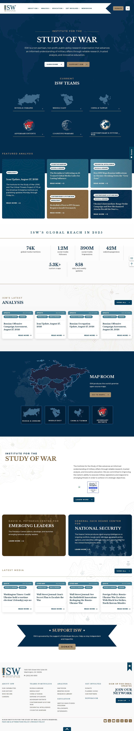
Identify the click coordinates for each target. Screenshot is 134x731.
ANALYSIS (62, 684)
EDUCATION (63, 699)
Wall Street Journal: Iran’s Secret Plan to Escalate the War (50, 597)
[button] (128, 8)
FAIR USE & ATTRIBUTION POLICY (16, 722)
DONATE (67, 646)
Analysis (45, 8)
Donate (118, 8)
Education (57, 8)
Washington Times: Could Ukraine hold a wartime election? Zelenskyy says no (17, 597)
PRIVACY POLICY (38, 722)
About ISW (33, 8)
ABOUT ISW (8, 684)
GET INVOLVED (93, 684)
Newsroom (87, 8)
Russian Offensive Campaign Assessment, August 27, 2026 (15, 327)
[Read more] (31, 415)
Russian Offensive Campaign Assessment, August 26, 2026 (114, 327)
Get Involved (72, 8)
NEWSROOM (91, 698)
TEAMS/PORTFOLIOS (41, 684)
